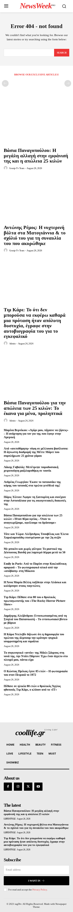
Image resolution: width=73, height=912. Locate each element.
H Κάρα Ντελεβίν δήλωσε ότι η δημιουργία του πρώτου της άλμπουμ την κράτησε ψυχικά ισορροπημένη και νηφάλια (34, 638)
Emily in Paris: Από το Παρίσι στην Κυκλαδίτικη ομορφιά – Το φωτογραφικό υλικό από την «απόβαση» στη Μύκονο (35, 567)
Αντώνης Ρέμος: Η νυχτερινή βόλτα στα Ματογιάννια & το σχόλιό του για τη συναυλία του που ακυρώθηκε (35, 235)
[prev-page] (5, 83)
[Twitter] (28, 787)
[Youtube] (38, 787)
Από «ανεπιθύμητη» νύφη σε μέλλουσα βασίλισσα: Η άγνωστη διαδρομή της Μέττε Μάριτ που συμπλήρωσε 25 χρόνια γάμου (36, 452)
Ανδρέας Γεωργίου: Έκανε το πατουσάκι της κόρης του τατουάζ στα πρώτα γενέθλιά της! (32, 483)
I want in (34, 880)
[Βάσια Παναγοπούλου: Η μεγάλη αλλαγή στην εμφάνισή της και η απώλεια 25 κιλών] (36, 121)
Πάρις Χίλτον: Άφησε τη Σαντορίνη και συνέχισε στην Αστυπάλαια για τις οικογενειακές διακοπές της (35, 500)
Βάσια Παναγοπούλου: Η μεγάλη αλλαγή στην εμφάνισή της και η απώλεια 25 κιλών (36, 156)
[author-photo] (6, 168)
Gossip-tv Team (16, 168)
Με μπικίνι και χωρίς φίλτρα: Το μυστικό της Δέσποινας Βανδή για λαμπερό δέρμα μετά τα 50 (34, 550)
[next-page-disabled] (67, 83)
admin (12, 343)
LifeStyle (10, 818)
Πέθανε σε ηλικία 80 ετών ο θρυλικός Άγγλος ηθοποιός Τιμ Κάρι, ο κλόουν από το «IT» (32, 687)
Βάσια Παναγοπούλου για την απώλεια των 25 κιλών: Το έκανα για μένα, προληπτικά (35, 408)
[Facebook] (8, 787)
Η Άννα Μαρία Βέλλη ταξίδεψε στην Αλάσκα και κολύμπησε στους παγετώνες (35, 584)
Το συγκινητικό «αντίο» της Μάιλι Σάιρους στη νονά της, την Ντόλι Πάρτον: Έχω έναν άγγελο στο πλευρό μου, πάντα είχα (36, 656)
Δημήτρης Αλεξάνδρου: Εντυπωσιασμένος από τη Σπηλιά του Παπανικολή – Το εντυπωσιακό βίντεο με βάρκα (35, 619)
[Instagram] (18, 787)
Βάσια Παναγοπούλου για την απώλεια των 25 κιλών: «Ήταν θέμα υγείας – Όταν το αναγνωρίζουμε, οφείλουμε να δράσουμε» (33, 519)
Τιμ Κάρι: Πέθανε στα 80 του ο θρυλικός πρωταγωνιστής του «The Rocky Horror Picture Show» (34, 600)
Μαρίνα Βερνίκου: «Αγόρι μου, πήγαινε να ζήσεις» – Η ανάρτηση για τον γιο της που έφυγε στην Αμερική (36, 434)
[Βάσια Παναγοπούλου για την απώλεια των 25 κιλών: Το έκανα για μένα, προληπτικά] (36, 374)
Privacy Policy (39, 889)
